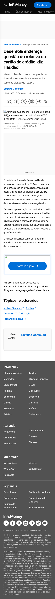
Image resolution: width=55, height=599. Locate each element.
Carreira (33, 402)
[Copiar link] (45, 101)
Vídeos (33, 463)
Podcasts (9, 475)
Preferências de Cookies (37, 500)
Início (7, 11)
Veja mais (10, 486)
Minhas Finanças (12, 44)
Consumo (34, 391)
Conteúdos (10, 437)
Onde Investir (11, 385)
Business (9, 408)
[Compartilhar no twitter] (24, 101)
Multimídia (11, 457)
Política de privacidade (10, 506)
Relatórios (9, 431)
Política (30, 308)
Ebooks (33, 442)
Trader (32, 373)
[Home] (18, 5)
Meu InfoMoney (46, 11)
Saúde (32, 408)
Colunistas (35, 414)
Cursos (33, 436)
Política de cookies (39, 492)
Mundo (7, 402)
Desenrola (9, 313)
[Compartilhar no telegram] (38, 101)
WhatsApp (9, 469)
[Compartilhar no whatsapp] (9, 101)
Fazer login (10, 492)
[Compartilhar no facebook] (16, 101)
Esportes (34, 396)
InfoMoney (11, 367)
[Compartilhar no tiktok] (38, 523)
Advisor (8, 414)
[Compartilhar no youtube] (45, 523)
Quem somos (11, 498)
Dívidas (23, 313)
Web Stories (35, 469)
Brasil (32, 385)
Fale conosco (36, 507)
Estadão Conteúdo (14, 89)
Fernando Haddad (13, 319)
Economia (9, 396)
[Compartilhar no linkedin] (31, 101)
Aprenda (9, 425)
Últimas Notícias (24, 11)
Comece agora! (25, 266)
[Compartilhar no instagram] (6, 523)
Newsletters (42, 5)
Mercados (9, 379)
